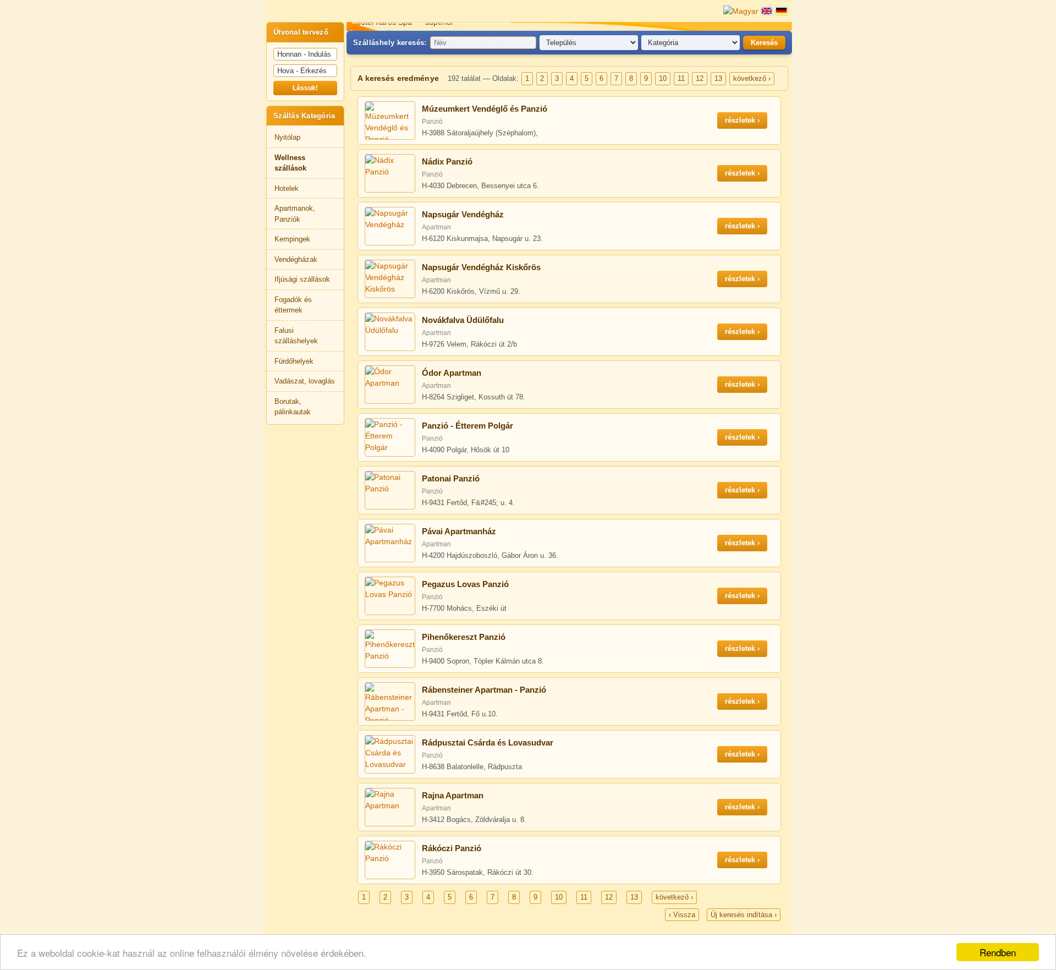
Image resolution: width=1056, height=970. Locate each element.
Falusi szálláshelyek (296, 336)
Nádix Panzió (447, 161)
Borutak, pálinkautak (292, 407)
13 (718, 78)
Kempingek (292, 239)
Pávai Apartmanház (459, 531)
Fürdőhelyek (294, 361)
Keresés (764, 43)
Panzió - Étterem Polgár (467, 425)
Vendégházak (295, 259)
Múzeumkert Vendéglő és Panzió (484, 108)
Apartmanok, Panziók (294, 213)
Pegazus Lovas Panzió (465, 584)
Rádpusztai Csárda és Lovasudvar (487, 742)
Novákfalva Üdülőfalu (463, 320)
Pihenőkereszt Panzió (463, 637)
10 (663, 78)
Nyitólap (287, 137)
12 (699, 78)
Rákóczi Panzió (451, 848)
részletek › (742, 120)
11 (681, 78)
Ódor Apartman (451, 372)
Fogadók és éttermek (293, 305)
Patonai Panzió (451, 478)
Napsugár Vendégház (463, 214)
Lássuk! (305, 88)
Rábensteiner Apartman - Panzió (484, 689)
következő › (752, 78)
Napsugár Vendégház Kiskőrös (481, 267)
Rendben (998, 952)
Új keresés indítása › (744, 915)
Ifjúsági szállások (302, 279)
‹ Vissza (682, 915)
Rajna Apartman (452, 795)
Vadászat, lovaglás (304, 381)
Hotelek (286, 188)
